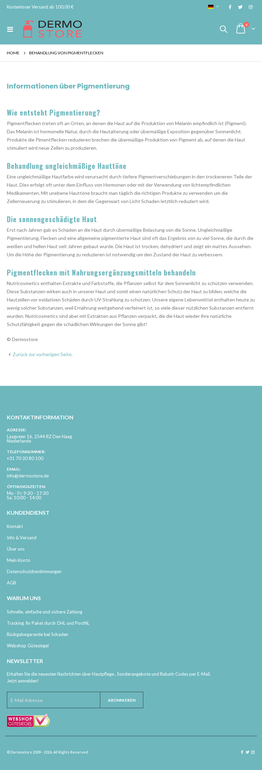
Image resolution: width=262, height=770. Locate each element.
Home (13, 52)
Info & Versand (22, 537)
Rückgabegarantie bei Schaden (37, 634)
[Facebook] (229, 6)
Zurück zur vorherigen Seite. (43, 354)
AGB (11, 582)
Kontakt (15, 526)
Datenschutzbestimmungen (34, 571)
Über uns (16, 549)
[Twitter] (240, 6)
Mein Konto (18, 560)
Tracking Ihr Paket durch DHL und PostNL (48, 623)
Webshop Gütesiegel (28, 645)
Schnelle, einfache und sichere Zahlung (44, 611)
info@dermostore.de (28, 475)
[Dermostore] (52, 29)
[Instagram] (250, 6)
